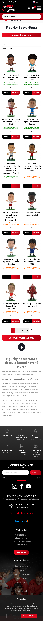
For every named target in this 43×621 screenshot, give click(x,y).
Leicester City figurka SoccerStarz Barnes (32, 121)
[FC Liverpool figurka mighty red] (32, 292)
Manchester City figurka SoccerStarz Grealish (11, 262)
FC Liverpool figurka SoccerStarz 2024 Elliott (11, 121)
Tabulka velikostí (21, 578)
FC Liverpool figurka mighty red (32, 305)
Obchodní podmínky (21, 566)
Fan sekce (21, 552)
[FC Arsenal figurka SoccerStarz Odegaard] (11, 292)
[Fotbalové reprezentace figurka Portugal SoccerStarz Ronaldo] (32, 151)
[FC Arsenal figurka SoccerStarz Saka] (32, 201)
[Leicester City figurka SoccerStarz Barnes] (32, 107)
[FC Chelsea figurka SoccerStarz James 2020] (32, 247)
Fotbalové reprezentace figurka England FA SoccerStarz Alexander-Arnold (11, 168)
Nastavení (13, 616)
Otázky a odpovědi (21, 582)
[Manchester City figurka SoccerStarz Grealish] (11, 247)
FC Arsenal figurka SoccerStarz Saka (32, 214)
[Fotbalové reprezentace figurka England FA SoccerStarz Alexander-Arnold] (11, 151)
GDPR (21, 570)
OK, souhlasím (28, 616)
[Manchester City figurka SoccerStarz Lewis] (32, 63)
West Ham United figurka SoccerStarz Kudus (11, 77)
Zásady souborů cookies (22, 574)
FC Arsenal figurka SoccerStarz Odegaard (11, 306)
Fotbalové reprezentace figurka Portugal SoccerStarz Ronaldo (32, 167)
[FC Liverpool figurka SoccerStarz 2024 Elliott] (11, 107)
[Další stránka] (31, 330)
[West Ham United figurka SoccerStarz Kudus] (11, 63)
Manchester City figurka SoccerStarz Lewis (32, 77)
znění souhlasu (21, 480)
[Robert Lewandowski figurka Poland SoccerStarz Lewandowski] (11, 201)
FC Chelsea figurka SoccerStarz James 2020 (32, 262)
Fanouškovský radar (21, 591)
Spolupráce (21, 587)
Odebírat (36, 472)
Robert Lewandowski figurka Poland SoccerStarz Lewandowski (11, 216)
